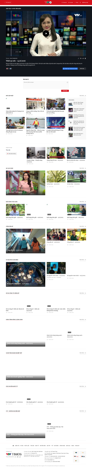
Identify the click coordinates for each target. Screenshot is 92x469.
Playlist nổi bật (9, 147)
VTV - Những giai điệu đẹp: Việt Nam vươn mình (55, 427)
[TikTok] (20, 457)
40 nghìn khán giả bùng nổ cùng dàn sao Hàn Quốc (54, 131)
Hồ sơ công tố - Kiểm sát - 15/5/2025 (74, 309)
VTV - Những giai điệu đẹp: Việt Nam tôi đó (20, 434)
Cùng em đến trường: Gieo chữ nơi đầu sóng (35, 112)
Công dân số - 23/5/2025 (73, 242)
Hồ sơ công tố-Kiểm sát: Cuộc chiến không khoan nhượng (56, 309)
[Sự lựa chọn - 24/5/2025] (56, 176)
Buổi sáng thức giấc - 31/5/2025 (55, 217)
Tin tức (8, 150)
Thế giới (32, 445)
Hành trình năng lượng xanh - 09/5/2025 (75, 336)
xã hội (21, 445)
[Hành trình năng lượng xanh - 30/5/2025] (56, 328)
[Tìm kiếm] (80, 2)
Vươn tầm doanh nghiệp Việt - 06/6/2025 (20, 377)
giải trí (48, 445)
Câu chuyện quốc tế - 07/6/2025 (14, 402)
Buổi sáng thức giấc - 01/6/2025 (34, 217)
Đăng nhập (86, 2)
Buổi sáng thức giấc (12, 201)
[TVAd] (83, 452)
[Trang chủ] (13, 446)
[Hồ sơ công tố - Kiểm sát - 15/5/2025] (76, 301)
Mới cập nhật (9, 95)
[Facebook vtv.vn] (15, 457)
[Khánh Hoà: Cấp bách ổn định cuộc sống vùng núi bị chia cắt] (71, 122)
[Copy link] (78, 58)
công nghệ (62, 445)
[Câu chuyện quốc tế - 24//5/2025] (56, 395)
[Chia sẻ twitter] (83, 58)
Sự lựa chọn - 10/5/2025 (73, 184)
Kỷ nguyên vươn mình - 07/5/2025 (56, 275)
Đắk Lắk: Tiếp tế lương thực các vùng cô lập (78, 103)
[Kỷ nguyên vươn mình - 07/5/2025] (56, 268)
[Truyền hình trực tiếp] (48, 2)
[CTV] (76, 456)
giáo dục (68, 445)
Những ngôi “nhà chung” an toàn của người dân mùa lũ (78, 110)
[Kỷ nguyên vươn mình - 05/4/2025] (76, 268)
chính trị (17, 445)
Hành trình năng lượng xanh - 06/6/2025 (20, 343)
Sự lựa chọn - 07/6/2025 (14, 192)
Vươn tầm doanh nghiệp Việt (14, 353)
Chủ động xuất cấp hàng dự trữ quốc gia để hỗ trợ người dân (78, 116)
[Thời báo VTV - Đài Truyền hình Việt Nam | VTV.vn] (14, 454)
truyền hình (43, 445)
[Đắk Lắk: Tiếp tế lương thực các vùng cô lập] (71, 104)
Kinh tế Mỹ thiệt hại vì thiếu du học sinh (78, 134)
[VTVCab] (83, 456)
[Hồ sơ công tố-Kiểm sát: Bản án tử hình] (15, 301)
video (72, 445)
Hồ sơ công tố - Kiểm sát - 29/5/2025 (33, 309)
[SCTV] (76, 460)
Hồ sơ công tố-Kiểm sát (12, 293)
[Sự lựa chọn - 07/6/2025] (25, 183)
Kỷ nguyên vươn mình (12, 259)
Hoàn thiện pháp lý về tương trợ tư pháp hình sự (15, 112)
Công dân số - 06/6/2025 (15, 250)
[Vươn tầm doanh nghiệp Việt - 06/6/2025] (25, 367)
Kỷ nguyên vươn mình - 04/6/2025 (18, 283)
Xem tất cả (82, 95)
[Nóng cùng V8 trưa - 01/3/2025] (56, 153)
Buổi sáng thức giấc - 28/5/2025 (75, 217)
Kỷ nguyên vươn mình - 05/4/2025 (76, 275)
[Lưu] (85, 58)
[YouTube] (18, 457)
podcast (77, 445)
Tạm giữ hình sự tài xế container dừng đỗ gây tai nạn (14, 131)
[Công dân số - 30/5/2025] (56, 235)
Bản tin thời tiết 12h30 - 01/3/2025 (76, 160)
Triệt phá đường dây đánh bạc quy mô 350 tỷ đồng (55, 112)
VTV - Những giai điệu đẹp (13, 411)
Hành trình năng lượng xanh (14, 319)
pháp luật (26, 445)
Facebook (65, 2)
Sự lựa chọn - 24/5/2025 (53, 184)
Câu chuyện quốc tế (12, 386)
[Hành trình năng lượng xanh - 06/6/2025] (25, 334)
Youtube (71, 2)
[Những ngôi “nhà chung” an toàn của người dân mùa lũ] (71, 110)
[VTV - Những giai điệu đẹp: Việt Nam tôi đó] (25, 425)
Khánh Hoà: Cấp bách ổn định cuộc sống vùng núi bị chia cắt (78, 122)
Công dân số (9, 226)
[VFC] (76, 452)
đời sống (56, 445)
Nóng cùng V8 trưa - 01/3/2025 (55, 160)
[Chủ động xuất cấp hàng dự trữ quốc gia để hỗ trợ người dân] (71, 116)
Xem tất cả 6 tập (12, 153)
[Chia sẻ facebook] (81, 58)
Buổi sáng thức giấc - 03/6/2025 (14, 217)
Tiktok (77, 2)
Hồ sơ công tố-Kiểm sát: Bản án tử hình (15, 309)
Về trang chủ (8, 2)
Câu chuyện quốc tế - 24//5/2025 (55, 402)
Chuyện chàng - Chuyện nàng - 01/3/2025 (35, 161)
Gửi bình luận (65, 90)
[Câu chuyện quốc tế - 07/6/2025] (15, 395)
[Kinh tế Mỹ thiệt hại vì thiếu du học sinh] (71, 135)
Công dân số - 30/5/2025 (53, 242)
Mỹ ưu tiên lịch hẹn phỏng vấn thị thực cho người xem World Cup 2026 (79, 129)
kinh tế (37, 445)
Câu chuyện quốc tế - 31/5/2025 (34, 402)
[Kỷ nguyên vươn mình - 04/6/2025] (25, 274)
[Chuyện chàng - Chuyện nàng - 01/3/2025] (36, 153)
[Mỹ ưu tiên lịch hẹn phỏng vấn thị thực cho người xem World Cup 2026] (71, 129)
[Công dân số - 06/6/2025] (25, 241)
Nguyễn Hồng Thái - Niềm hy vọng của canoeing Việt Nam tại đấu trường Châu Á (35, 132)
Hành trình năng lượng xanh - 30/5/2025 (55, 336)
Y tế (52, 445)
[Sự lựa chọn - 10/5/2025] (76, 176)
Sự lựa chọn (9, 168)
